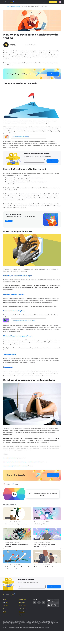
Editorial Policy (22, 609)
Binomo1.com (22, 599)
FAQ (4, 612)
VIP (6, 602)
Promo (5, 609)
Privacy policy (22, 606)
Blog (4, 599)
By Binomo (12, 44)
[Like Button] (4, 484)
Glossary (21, 615)
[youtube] (43, 602)
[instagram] (39, 602)
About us (5, 606)
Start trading (53, 2)
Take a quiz (9, 221)
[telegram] (34, 602)
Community (22, 612)
